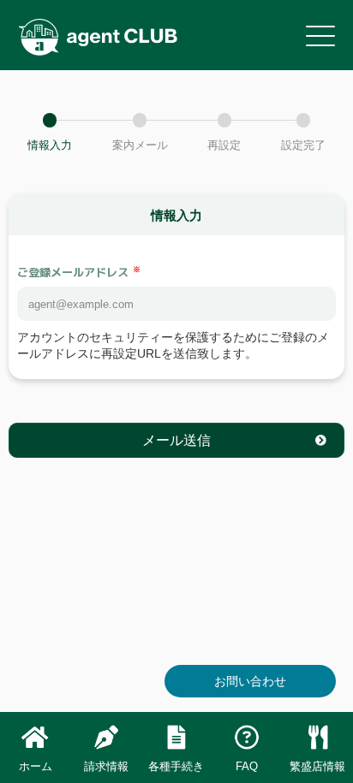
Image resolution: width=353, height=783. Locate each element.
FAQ (247, 766)
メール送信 (176, 440)
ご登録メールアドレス (73, 272)
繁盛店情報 (317, 766)
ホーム (35, 766)
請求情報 (106, 766)
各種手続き (176, 766)
